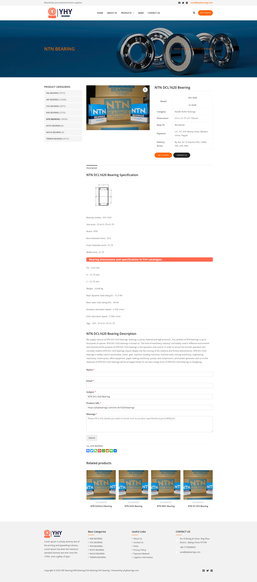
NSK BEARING (52, 112)
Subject (91, 392)
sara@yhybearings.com (190, 552)
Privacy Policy (139, 550)
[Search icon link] (194, 13)
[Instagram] (187, 3)
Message (91, 414)
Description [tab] (91, 168)
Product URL (93, 403)
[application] (133, 13)
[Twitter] (183, 3)
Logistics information (143, 557)
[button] (145, 89)
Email (90, 381)
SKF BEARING (52, 99)
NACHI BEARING (53, 132)
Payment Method (141, 553)
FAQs (135, 546)
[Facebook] (179, 3)
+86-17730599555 (188, 547)
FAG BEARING (52, 106)
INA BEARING (52, 93)
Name (90, 369)
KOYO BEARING (53, 125)
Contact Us (138, 542)
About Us (137, 538)
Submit (91, 437)
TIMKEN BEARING (54, 138)
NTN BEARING (53, 119)
